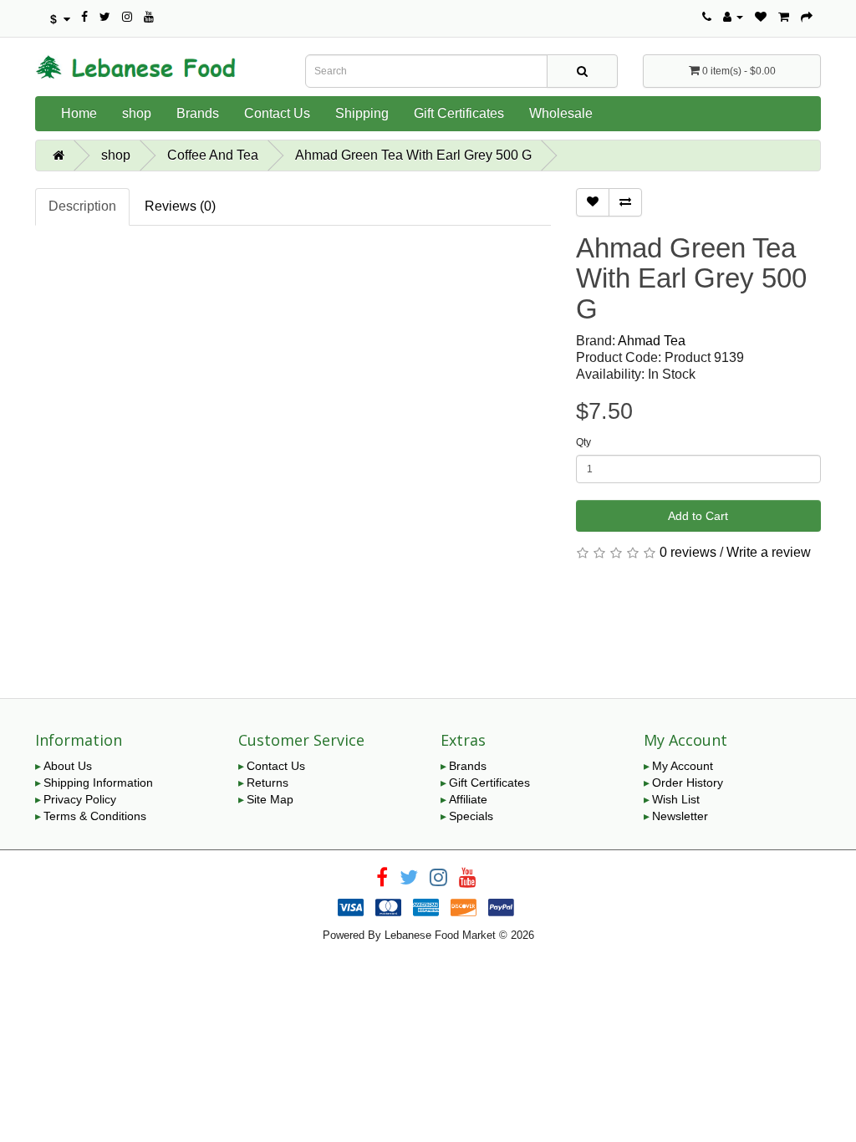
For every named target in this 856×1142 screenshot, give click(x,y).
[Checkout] (807, 16)
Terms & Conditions (94, 816)
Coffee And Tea (212, 155)
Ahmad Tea (651, 341)
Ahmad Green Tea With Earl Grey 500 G (413, 155)
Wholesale (561, 113)
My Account (682, 765)
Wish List (676, 799)
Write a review (768, 552)
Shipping (362, 113)
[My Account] (733, 16)
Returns (267, 782)
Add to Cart (698, 516)
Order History (687, 782)
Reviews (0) (180, 206)
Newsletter (680, 816)
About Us (67, 765)
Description (82, 206)
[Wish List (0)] (761, 16)
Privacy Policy (79, 799)
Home (79, 113)
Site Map (270, 799)
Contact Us (277, 113)
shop (136, 113)
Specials (471, 816)
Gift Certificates (459, 113)
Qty (583, 442)
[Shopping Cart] (783, 16)
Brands (197, 113)
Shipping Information (98, 782)
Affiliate (468, 799)
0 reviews (688, 552)
